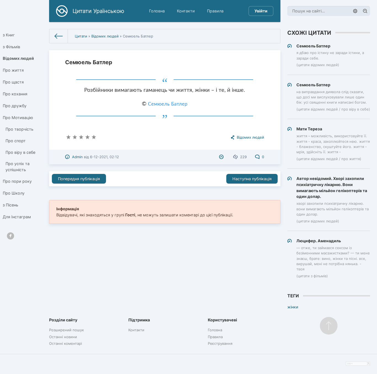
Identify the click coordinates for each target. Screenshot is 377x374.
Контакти (186, 11)
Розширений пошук (66, 330)
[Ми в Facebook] (10, 236)
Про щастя (13, 82)
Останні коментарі (65, 343)
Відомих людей (18, 58)
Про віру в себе (20, 152)
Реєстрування (220, 343)
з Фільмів (11, 46)
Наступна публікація (252, 178)
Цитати (81, 36)
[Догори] (329, 326)
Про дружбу (14, 105)
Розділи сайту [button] (63, 320)
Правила (215, 11)
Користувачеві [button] (222, 320)
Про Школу (14, 193)
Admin (77, 157)
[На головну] (58, 36)
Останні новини (63, 337)
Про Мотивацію (18, 117)
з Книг (9, 35)
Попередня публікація (79, 178)
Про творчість (19, 129)
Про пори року (17, 181)
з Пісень (10, 205)
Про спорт (16, 140)
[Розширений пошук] (355, 11)
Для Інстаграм (17, 216)
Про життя (13, 70)
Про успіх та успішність (18, 166)
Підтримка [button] (139, 320)
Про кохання (15, 94)
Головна (157, 11)
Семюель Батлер (167, 104)
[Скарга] (222, 157)
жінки (292, 307)
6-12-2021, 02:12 (104, 157)
